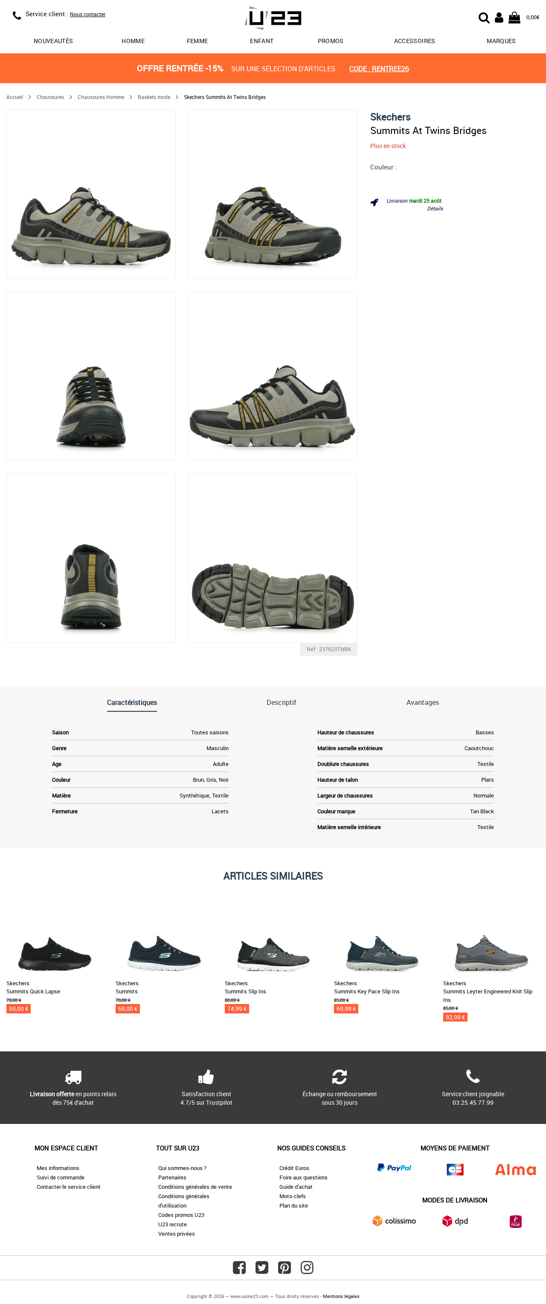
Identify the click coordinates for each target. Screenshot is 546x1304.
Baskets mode (154, 96)
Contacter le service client (69, 1186)
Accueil (14, 96)
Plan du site (293, 1205)
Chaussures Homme (101, 96)
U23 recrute (172, 1224)
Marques (501, 41)
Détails (435, 208)
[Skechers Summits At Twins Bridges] (91, 194)
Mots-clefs (292, 1196)
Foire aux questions (303, 1177)
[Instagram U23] (307, 1271)
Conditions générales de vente (195, 1186)
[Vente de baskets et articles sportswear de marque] (273, 19)
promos (331, 41)
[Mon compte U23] (499, 16)
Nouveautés (53, 41)
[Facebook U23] (239, 1271)
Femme (197, 41)
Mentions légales (341, 1296)
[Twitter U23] (262, 1271)
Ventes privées (176, 1233)
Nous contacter (87, 14)
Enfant (261, 41)
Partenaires (172, 1177)
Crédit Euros (294, 1168)
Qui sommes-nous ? (182, 1168)
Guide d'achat (296, 1186)
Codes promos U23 (181, 1215)
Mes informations (58, 1168)
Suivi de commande (60, 1177)
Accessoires (415, 41)
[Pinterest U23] (284, 1271)
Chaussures (50, 96)
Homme (133, 41)
